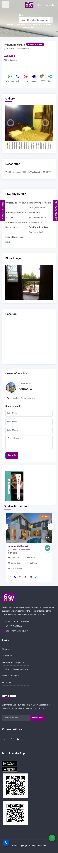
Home (10, 24)
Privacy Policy (8, 682)
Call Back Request (56, 210)
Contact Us (7, 656)
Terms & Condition (10, 676)
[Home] (29, 5)
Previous (5, 526)
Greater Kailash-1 (18, 546)
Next (50, 526)
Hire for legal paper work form (15, 669)
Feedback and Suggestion (13, 662)
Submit (12, 455)
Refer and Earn (3, 210)
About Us (6, 649)
